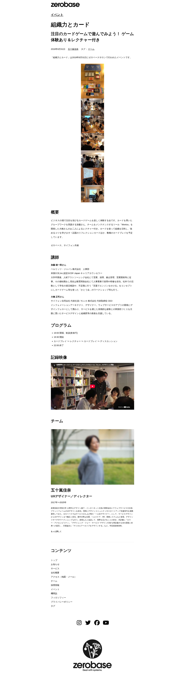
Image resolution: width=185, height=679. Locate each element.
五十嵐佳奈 (73, 49)
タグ (53, 606)
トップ (54, 560)
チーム (54, 581)
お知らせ (55, 564)
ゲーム (91, 49)
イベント (57, 14)
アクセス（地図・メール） (63, 577)
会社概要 (55, 572)
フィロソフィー (58, 597)
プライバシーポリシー (61, 602)
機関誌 (54, 593)
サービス (55, 568)
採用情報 (55, 585)
